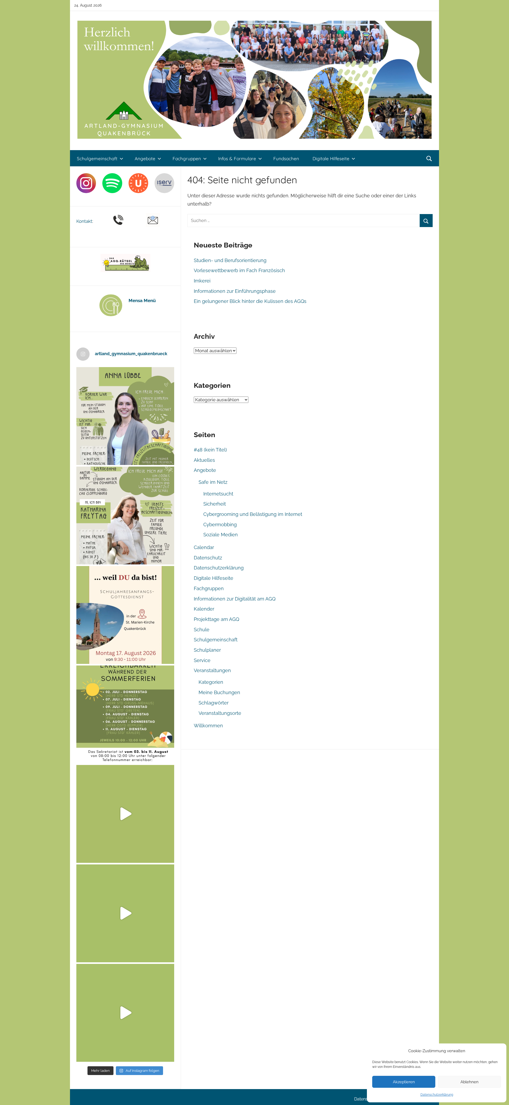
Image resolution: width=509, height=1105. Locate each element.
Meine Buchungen (219, 692)
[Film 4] (125, 913)
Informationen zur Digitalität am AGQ (234, 599)
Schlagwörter (214, 703)
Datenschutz (208, 557)
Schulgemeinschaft (97, 158)
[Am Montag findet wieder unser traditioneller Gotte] (125, 615)
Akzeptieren (404, 1082)
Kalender (204, 609)
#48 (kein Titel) (210, 450)
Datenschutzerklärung (436, 1095)
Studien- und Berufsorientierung (230, 260)
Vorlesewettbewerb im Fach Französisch (239, 270)
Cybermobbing (220, 524)
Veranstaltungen (212, 670)
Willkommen (208, 725)
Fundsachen (286, 158)
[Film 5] (125, 814)
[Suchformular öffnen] (429, 158)
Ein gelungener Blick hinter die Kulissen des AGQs (250, 301)
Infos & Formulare (237, 158)
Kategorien (211, 682)
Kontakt (84, 221)
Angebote (145, 158)
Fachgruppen (187, 158)
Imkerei (202, 281)
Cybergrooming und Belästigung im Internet (252, 514)
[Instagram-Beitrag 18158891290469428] (125, 714)
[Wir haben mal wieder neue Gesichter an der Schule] (125, 515)
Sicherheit (214, 504)
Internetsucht (218, 494)
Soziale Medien (220, 534)
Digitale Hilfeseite (331, 158)
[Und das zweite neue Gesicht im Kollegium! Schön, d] (125, 416)
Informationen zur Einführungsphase (235, 291)
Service (202, 660)
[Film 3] (125, 1013)
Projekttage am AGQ (216, 619)
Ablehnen (469, 1082)
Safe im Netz (213, 482)
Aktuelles (204, 460)
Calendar (204, 547)
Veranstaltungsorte (220, 713)
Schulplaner (207, 650)
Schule (201, 629)
